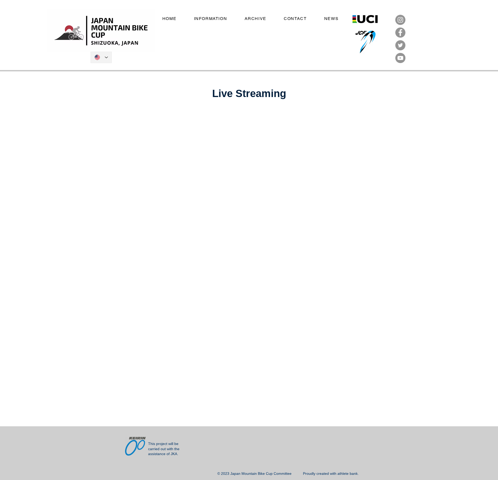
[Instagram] (400, 20)
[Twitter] (400, 45)
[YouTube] (400, 58)
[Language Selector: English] (101, 57)
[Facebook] (400, 33)
